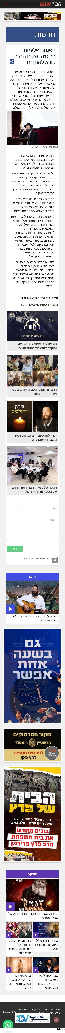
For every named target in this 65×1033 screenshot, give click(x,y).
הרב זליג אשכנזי (41, 297)
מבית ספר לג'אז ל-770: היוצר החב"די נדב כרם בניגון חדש (48, 982)
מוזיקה (33, 874)
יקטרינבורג (26, 297)
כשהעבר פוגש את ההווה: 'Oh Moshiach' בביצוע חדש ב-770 (20, 947)
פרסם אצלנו (54, 1012)
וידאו (32, 577)
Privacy (61, 1029)
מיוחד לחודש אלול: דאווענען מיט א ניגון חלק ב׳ (46, 944)
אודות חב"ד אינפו (51, 1009)
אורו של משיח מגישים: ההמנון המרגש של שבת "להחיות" (33, 916)
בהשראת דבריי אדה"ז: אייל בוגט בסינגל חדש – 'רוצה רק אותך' (19, 982)
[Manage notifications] (56, 1020)
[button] (8, 1025)
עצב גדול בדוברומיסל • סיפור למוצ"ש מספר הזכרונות (35, 618)
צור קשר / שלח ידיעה (29, 1009)
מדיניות (41, 1012)
